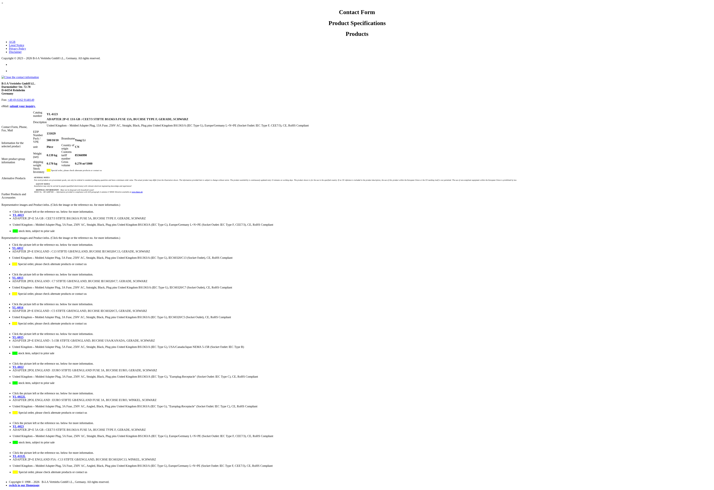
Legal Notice (16, 45)
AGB (12, 41)
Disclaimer (15, 51)
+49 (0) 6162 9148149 (21, 99)
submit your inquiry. (23, 106)
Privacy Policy (17, 48)
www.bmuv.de (137, 192)
